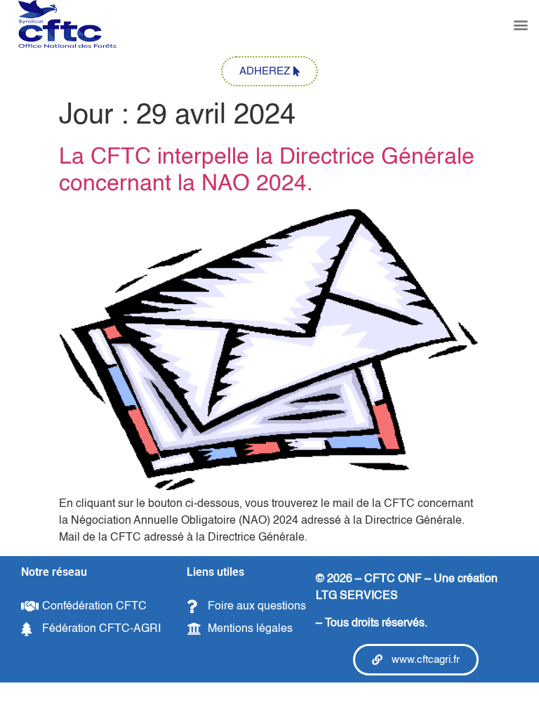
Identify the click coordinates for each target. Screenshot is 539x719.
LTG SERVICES (357, 596)
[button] (520, 25)
